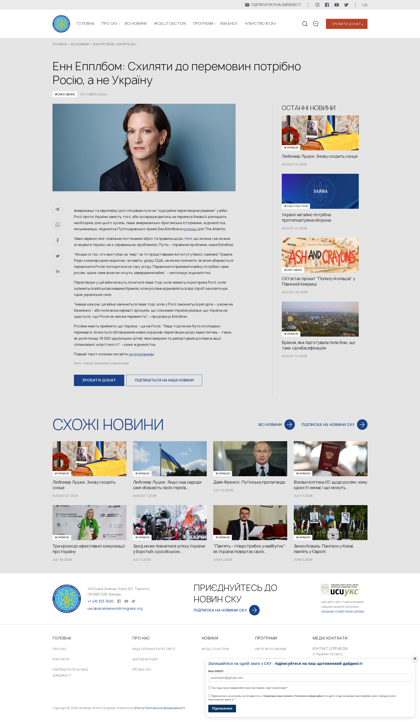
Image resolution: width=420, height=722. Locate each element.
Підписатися (222, 708)
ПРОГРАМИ (203, 23)
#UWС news (65, 94)
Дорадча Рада (145, 659)
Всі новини (136, 23)
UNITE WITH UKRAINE (271, 649)
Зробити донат (346, 24)
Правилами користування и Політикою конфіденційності (294, 696)
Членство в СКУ (260, 23)
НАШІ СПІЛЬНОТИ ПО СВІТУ (154, 649)
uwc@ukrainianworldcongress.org (115, 608)
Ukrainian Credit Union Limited (342, 611)
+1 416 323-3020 (101, 601)
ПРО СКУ (109, 23)
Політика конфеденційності (165, 708)
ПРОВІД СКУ (142, 669)
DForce (139, 708)
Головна (85, 23)
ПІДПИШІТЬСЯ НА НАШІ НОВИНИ (164, 380)
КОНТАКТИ (60, 659)
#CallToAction (170, 23)
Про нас (59, 649)
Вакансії (228, 23)
